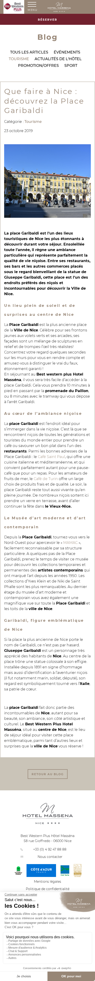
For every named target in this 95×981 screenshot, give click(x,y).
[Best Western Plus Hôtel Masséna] (70, 7)
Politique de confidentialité (47, 889)
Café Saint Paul (51, 457)
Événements (67, 52)
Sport (70, 65)
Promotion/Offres (38, 65)
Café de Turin (46, 479)
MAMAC (70, 542)
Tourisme (19, 59)
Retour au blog (48, 774)
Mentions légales (47, 881)
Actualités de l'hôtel (58, 59)
